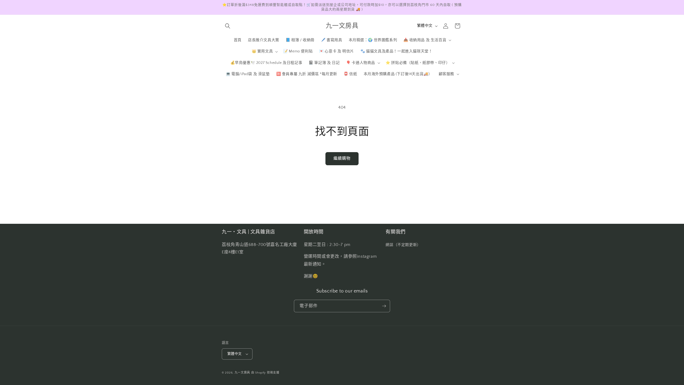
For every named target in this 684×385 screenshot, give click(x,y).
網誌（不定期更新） (403, 245)
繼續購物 (342, 158)
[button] (228, 26)
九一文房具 (242, 372)
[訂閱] (384, 306)
